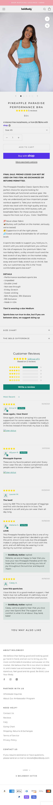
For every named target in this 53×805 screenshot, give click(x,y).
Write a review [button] (26, 387)
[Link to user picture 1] (9, 435)
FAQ (5, 722)
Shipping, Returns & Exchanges (18, 731)
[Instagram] (10, 679)
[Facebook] (4, 679)
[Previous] (15, 96)
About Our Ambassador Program (19, 698)
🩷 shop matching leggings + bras (26, 3)
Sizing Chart (9, 726)
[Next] (37, 96)
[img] (9, 404)
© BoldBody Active (26, 776)
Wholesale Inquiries (12, 694)
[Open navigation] (3, 9)
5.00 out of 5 (34, 359)
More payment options (26, 162)
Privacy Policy (10, 740)
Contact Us (8, 713)
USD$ (25, 770)
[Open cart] (49, 9)
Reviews (7, 717)
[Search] (44, 9)
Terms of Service (11, 735)
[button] (22, 110)
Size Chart (10, 330)
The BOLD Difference (16, 338)
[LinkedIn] (17, 679)
